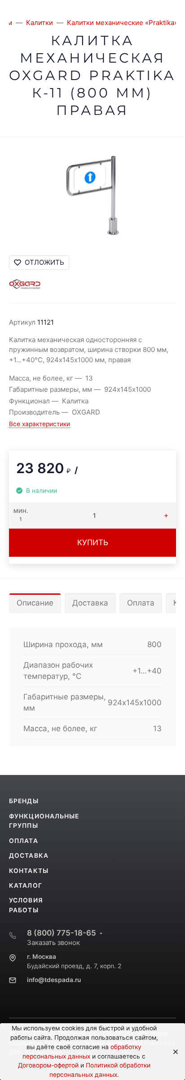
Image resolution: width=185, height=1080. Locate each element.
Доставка (90, 602)
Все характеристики (39, 424)
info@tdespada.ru (54, 979)
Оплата (140, 602)
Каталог (25, 885)
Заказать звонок (53, 942)
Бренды (24, 801)
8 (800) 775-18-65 (61, 932)
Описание (35, 602)
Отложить (44, 262)
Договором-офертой (48, 1065)
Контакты (28, 870)
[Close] (172, 1052)
